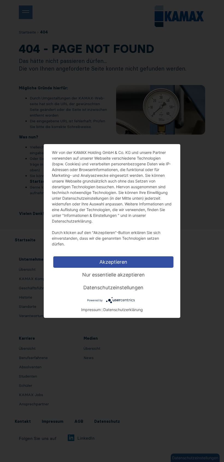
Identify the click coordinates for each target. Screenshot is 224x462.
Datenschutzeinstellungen (113, 287)
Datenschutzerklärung (123, 309)
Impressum (91, 309)
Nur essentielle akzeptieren (113, 275)
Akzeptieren (113, 262)
